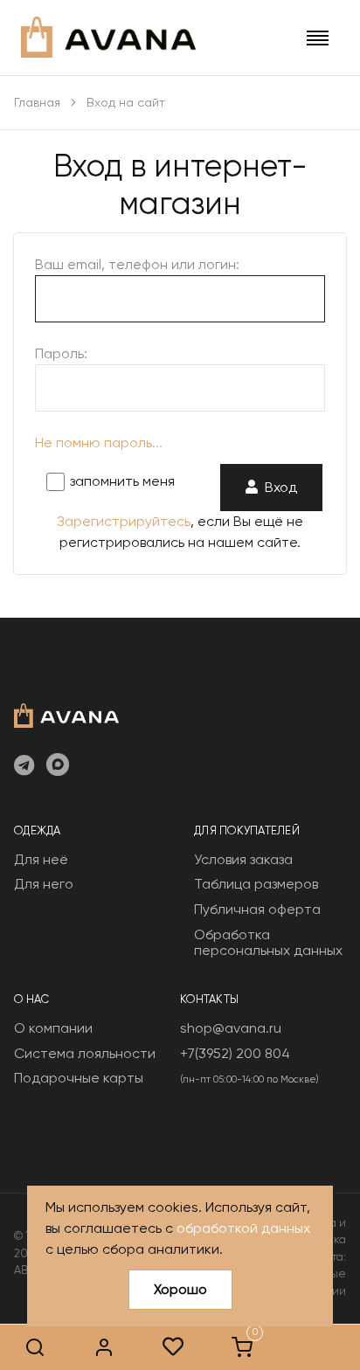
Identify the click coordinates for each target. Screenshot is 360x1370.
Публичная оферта (257, 909)
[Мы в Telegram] (24, 766)
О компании (53, 1028)
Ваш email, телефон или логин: (137, 264)
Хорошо (180, 1289)
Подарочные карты (78, 1077)
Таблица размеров (256, 883)
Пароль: (61, 353)
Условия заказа (243, 859)
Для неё (41, 859)
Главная (37, 102)
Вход (277, 487)
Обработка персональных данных (268, 942)
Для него (43, 883)
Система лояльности (85, 1053)
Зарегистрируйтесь (123, 521)
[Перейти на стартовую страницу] (108, 37)
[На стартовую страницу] (66, 714)
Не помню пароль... (99, 442)
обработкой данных (243, 1228)
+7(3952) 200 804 (235, 1053)
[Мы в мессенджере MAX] (57, 766)
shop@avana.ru (230, 1028)
